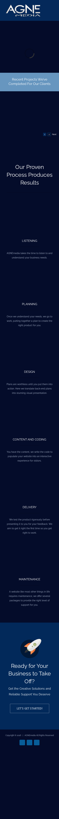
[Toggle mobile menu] (52, 10)
